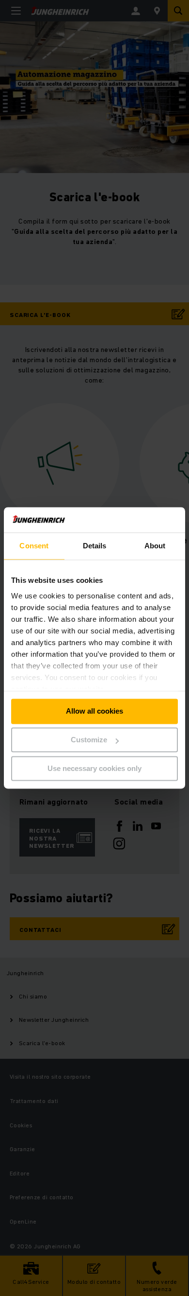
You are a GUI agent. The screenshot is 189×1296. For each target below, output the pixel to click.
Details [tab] (95, 546)
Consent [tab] (33, 546)
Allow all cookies (94, 711)
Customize (89, 740)
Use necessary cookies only (94, 768)
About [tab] (155, 546)
